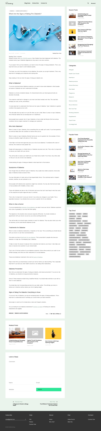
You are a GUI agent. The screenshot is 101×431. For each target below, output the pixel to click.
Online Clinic (35, 3)
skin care (81, 249)
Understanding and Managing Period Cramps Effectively (84, 15)
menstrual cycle (73, 239)
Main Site (70, 422)
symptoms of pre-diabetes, (28, 207)
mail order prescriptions (75, 237)
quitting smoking (73, 249)
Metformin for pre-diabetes (28, 237)
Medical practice (73, 81)
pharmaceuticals (87, 242)
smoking (88, 249)
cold (79, 216)
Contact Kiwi (32, 424)
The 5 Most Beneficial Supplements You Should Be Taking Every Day (85, 140)
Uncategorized (73, 124)
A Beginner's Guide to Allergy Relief (20, 405)
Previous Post (18, 401)
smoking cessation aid (85, 251)
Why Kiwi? (51, 422)
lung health (72, 235)
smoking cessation (74, 251)
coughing (85, 216)
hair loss (71, 228)
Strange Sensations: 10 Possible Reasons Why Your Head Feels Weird (85, 155)
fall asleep (80, 223)
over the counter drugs (84, 239)
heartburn (77, 230)
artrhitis (85, 213)
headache (85, 228)
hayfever (78, 228)
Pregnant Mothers (81, 244)
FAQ (30, 419)
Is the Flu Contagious (74, 232)
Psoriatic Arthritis (73, 247)
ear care (85, 220)
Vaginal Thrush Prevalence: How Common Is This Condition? (34, 342)
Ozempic (72, 242)
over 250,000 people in (26, 58)
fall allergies (72, 223)
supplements (72, 254)
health (71, 230)
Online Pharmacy (73, 85)
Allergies (71, 69)
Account (93, 3)
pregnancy (72, 244)
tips (87, 254)
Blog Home (27, 3)
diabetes (12, 10)
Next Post (52, 401)
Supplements (72, 116)
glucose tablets (73, 225)
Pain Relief (72, 89)
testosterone (81, 254)
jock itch (83, 232)
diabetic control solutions (21, 10)
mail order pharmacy (81, 235)
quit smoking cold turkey (85, 247)
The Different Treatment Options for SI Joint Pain (48, 405)
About (50, 419)
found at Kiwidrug (37, 257)
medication (85, 237)
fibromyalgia (87, 223)
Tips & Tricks (72, 120)
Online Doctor (71, 419)
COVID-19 (72, 218)
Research (71, 97)
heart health (84, 230)
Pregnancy (72, 93)
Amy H (17, 53)
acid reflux (72, 213)
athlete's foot (72, 216)
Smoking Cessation (74, 112)
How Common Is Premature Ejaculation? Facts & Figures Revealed (85, 38)
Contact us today (37, 306)
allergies (79, 213)
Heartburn (72, 77)
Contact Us (44, 3)
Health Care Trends (74, 73)
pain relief (79, 242)
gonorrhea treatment (83, 225)
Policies (31, 422)
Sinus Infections (73, 105)
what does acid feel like (75, 256)
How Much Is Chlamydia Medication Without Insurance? (84, 163)
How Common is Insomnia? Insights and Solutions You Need (85, 53)
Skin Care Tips (72, 108)
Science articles (73, 101)
